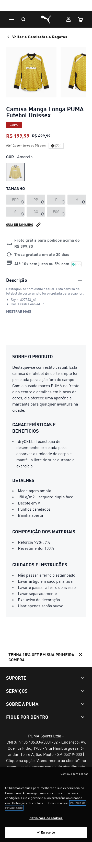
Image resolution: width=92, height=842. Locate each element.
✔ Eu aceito (46, 832)
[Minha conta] (68, 19)
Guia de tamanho (19, 225)
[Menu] (11, 19)
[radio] (15, 172)
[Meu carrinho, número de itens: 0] (81, 19)
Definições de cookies (46, 818)
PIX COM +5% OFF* (46, 6)
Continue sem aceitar (74, 774)
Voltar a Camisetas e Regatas (39, 36)
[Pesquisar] (23, 19)
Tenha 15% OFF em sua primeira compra (41, 657)
